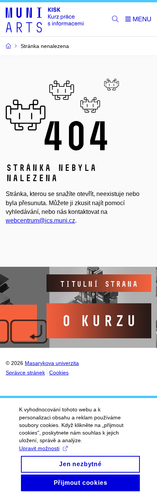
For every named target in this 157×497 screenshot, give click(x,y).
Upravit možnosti (39, 448)
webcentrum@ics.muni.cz (40, 220)
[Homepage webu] (44, 19)
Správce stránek (25, 373)
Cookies (59, 373)
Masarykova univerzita (52, 363)
